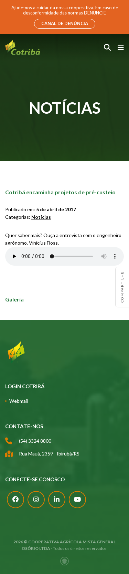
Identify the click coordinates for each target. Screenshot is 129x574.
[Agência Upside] (64, 561)
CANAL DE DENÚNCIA (64, 23)
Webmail (18, 401)
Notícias (41, 217)
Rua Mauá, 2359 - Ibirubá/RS (49, 454)
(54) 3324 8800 (35, 441)
